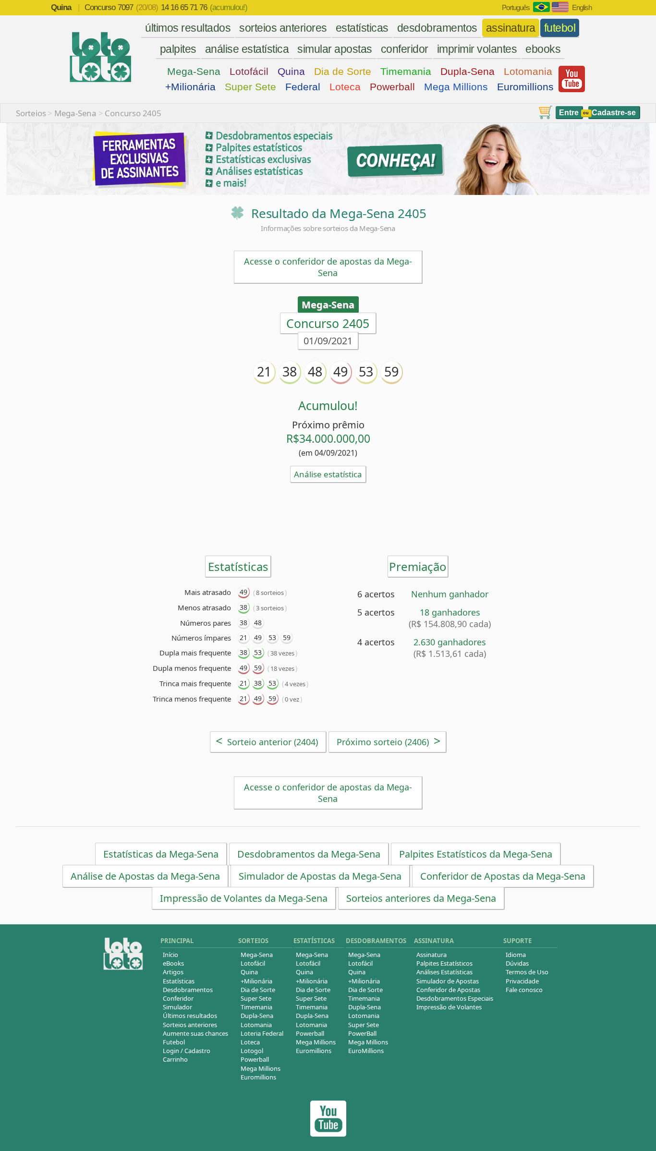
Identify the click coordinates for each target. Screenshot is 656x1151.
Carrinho (175, 1059)
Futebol (174, 1042)
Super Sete (250, 86)
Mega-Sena (193, 71)
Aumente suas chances (195, 1033)
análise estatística (247, 49)
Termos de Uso (527, 972)
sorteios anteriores (283, 28)
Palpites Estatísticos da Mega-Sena (475, 854)
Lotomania (528, 71)
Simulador (177, 1007)
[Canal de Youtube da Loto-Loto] (572, 90)
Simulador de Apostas (447, 981)
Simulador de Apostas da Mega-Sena (320, 876)
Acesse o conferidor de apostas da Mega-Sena (328, 267)
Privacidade (522, 981)
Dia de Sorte (342, 71)
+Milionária (190, 86)
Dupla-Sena (467, 71)
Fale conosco (524, 989)
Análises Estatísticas (444, 972)
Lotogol (252, 1050)
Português (516, 7)
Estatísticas (178, 981)
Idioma (516, 954)
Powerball (392, 86)
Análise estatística (328, 474)
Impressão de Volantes (449, 1007)
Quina (291, 71)
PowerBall (362, 1033)
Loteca (345, 86)
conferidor (404, 49)
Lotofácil (249, 71)
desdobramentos (437, 28)
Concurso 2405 (133, 113)
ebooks (542, 49)
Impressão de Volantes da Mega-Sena (244, 898)
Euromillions (525, 86)
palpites (178, 49)
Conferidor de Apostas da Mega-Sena (502, 876)
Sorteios (31, 113)
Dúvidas (517, 963)
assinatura (510, 28)
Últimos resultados (190, 1015)
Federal (302, 86)
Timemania (405, 71)
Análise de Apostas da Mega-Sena (145, 876)
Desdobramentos (188, 989)
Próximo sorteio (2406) (388, 740)
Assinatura (431, 954)
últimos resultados (188, 28)
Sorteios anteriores (190, 1024)
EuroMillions (366, 1050)
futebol (560, 28)
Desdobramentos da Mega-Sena (308, 854)
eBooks (173, 963)
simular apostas (334, 49)
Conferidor (178, 998)
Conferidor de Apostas (448, 989)
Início (170, 954)
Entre (569, 113)
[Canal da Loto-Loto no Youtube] (328, 1134)
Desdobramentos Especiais (454, 998)
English (582, 7)
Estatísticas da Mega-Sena (161, 854)
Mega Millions (456, 86)
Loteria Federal (262, 1033)
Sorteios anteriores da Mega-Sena (421, 898)
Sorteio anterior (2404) (267, 740)
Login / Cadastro (186, 1050)
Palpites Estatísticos (444, 963)
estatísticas (362, 28)
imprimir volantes (477, 49)
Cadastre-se (614, 113)
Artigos (173, 972)
